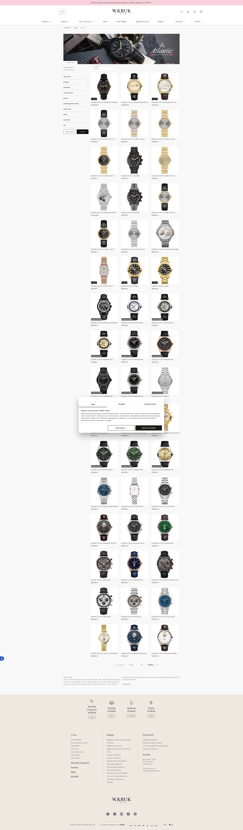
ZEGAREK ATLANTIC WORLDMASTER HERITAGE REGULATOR (135, 433)
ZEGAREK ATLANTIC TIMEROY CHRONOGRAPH (165, 433)
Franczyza (74, 749)
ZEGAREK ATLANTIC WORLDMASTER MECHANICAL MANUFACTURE (101, 470)
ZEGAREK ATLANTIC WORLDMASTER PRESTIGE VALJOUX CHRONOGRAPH (104, 323)
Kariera (74, 767)
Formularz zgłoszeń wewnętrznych (155, 746)
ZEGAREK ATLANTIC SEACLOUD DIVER (162, 506)
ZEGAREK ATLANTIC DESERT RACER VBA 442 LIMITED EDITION (164, 580)
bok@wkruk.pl (147, 764)
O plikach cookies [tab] (150, 404)
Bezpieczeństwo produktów (117, 761)
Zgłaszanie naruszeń (150, 749)
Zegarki (75, 27)
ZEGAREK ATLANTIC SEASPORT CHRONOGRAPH (130, 176)
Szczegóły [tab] (121, 404)
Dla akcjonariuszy (77, 752)
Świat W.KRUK (76, 740)
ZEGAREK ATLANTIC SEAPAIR (129, 286)
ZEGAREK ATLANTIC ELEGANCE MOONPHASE (104, 653)
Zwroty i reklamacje (114, 758)
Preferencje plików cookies (152, 743)
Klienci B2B (75, 746)
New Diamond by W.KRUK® (117, 773)
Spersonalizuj (120, 428)
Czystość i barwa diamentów (117, 776)
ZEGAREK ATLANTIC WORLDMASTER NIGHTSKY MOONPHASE (132, 580)
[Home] (121, 11)
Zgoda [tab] (93, 404)
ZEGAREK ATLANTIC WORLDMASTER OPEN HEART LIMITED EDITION (103, 213)
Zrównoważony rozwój (79, 743)
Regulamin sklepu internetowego (119, 740)
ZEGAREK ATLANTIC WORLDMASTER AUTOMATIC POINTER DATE (132, 360)
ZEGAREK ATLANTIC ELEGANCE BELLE (102, 286)
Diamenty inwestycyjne (115, 779)
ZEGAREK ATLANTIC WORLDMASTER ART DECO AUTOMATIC (163, 102)
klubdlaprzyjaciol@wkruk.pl (152, 771)
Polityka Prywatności (150, 740)
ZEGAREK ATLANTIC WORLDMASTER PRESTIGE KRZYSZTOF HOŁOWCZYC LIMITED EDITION (104, 102)
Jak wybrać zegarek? (114, 764)
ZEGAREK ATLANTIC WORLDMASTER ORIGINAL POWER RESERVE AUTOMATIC (133, 323)
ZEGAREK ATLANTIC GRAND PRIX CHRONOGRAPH (100, 580)
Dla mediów (75, 758)
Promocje (110, 743)
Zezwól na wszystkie (148, 428)
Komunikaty (75, 755)
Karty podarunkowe (114, 770)
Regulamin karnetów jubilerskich (118, 749)
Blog (73, 772)
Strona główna (67, 27)
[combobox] (104, 68)
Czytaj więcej (126, 684)
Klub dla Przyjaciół (80, 762)
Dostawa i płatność (114, 755)
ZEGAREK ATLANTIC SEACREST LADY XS (102, 139)
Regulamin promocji (114, 746)
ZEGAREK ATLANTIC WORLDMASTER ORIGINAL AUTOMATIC (162, 470)
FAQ (108, 752)
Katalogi (110, 782)
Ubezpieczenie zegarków (116, 767)
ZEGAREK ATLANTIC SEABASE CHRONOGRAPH (104, 506)
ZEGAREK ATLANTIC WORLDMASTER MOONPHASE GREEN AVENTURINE (162, 543)
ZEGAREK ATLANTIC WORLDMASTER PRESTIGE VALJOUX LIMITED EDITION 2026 (135, 102)
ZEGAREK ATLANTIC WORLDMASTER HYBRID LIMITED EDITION (164, 249)
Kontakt (75, 776)
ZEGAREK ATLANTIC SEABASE (160, 396)
